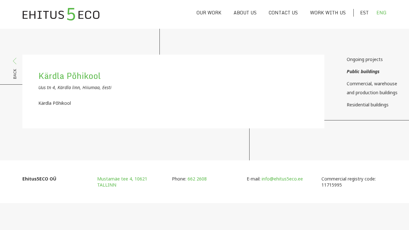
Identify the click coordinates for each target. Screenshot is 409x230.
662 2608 (197, 179)
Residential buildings (368, 105)
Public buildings (363, 71)
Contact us (283, 12)
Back (15, 74)
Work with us (328, 12)
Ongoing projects (365, 59)
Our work (209, 12)
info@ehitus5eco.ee (282, 179)
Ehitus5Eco (61, 14)
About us (245, 12)
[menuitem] (361, 13)
